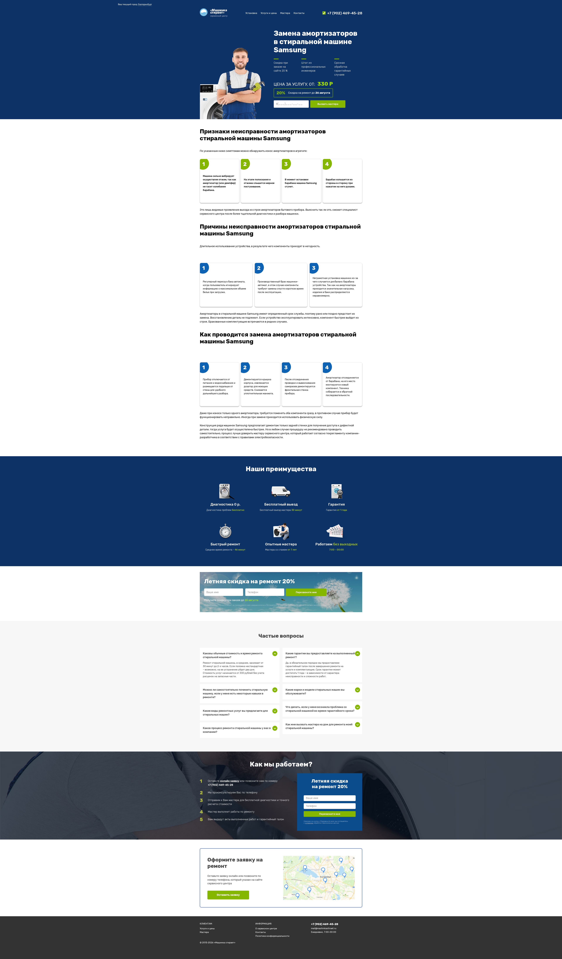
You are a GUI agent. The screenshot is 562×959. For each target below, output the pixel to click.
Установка (251, 13)
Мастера (285, 13)
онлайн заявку (229, 781)
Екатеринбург (145, 4)
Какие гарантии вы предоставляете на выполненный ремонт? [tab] (320, 655)
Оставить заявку (228, 894)
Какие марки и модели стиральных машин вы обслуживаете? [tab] (315, 691)
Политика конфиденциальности (272, 936)
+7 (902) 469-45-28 (220, 785)
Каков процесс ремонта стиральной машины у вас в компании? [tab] (237, 730)
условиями (323, 605)
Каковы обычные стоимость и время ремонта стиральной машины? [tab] (232, 655)
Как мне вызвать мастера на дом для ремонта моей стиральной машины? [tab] (319, 726)
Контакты (299, 13)
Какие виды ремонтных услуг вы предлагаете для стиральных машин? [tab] (235, 712)
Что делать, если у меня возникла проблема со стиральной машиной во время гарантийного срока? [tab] (320, 708)
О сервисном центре (266, 928)
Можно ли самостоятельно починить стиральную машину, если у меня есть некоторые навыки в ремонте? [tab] (235, 693)
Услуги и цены (269, 13)
